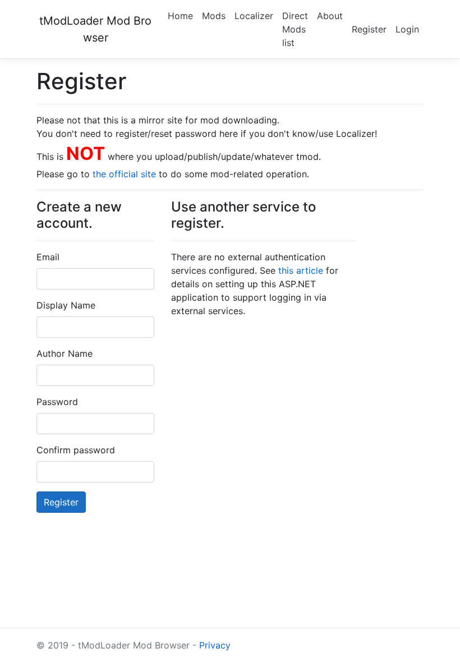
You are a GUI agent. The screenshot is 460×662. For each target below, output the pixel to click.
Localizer (253, 15)
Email (47, 257)
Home (180, 15)
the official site (124, 174)
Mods (214, 15)
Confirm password (75, 450)
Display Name (65, 305)
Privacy (215, 645)
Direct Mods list (295, 29)
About (330, 15)
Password (57, 401)
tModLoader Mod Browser (95, 29)
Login (407, 29)
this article (300, 270)
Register (369, 29)
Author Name (64, 353)
